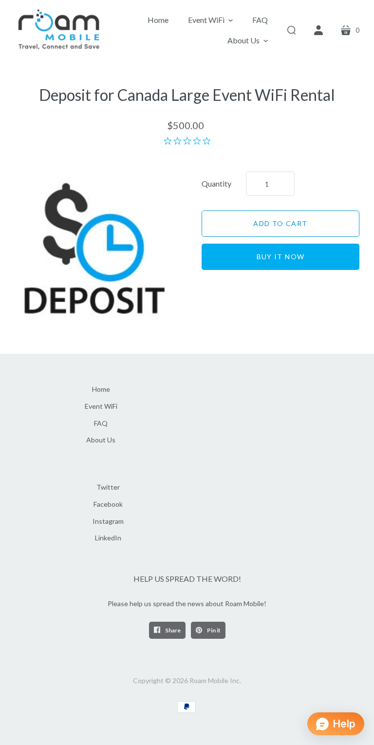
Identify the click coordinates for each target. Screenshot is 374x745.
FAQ (101, 423)
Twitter (108, 487)
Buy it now (281, 256)
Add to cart (280, 223)
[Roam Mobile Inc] (60, 30)
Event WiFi (101, 406)
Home (101, 389)
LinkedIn (108, 538)
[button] (210, 20)
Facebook (108, 504)
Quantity (216, 183)
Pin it (213, 630)
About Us (100, 440)
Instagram (108, 521)
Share (172, 630)
